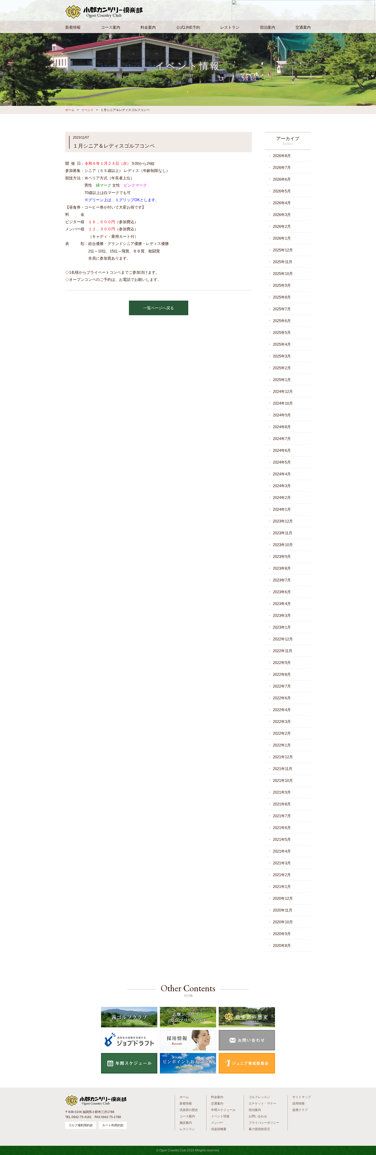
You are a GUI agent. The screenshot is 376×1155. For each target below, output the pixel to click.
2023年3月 (282, 615)
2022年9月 (282, 662)
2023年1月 (282, 627)
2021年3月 (282, 863)
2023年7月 (282, 580)
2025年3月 (282, 356)
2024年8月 (282, 427)
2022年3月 (282, 721)
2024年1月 (282, 509)
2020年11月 (282, 910)
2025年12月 (283, 250)
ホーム (69, 110)
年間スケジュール (223, 1110)
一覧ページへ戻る (158, 308)
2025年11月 (282, 262)
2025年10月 (283, 273)
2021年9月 (282, 792)
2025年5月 (282, 332)
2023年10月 (283, 545)
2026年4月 (282, 203)
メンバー (217, 1123)
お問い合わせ (258, 1116)
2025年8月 (282, 297)
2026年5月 (282, 191)
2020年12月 (283, 898)
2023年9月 (282, 556)
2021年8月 (282, 804)
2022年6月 (282, 698)
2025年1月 (282, 379)
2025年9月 (282, 285)
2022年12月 (283, 639)
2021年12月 (283, 757)
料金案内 (148, 27)
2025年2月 (282, 368)
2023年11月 (282, 533)
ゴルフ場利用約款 (80, 1125)
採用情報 (298, 1103)
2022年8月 (282, 674)
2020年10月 (283, 922)
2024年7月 (282, 438)
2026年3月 (282, 214)
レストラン (229, 27)
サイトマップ (301, 1097)
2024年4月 (282, 474)
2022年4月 (282, 710)
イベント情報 (220, 1116)
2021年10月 (283, 780)
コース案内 (110, 27)
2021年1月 (282, 886)
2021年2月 (282, 875)
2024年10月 (283, 403)
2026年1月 (282, 238)
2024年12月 (283, 391)
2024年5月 (282, 462)
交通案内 (303, 27)
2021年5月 (282, 839)
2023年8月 (282, 568)
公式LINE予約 (188, 27)
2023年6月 (282, 592)
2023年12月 (283, 521)
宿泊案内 (267, 27)
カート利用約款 (113, 1125)
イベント (87, 110)
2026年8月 (282, 156)
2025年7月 (282, 309)
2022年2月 (282, 733)
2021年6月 (282, 827)
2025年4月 (282, 344)
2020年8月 (282, 945)
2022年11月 (282, 651)
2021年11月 (282, 768)
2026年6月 (282, 179)
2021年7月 (282, 816)
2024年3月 (282, 486)
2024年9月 (282, 415)
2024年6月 (282, 450)
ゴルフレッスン (259, 1097)
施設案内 (186, 1123)
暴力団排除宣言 (259, 1129)
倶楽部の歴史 (189, 1110)
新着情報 (73, 27)
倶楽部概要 (218, 1129)
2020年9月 (282, 934)
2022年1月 (282, 745)
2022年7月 (282, 686)
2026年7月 (282, 167)
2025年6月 (282, 321)
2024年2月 (282, 497)
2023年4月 (282, 603)
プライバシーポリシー (264, 1123)
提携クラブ (300, 1110)
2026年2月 (282, 226)
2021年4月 (282, 851)
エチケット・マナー (262, 1103)
